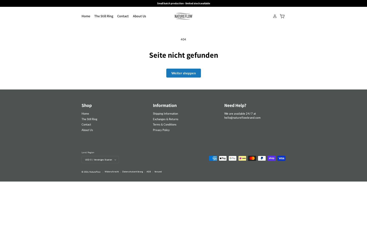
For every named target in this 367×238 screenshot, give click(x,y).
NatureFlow (94, 172)
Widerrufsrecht (112, 171)
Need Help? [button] (235, 105)
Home (85, 113)
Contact (86, 124)
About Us (87, 130)
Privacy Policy (161, 130)
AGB (149, 171)
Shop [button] (87, 105)
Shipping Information (165, 113)
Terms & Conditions (164, 124)
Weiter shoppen (183, 73)
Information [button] (165, 105)
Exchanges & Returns (165, 119)
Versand (158, 171)
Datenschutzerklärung (132, 171)
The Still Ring (89, 119)
